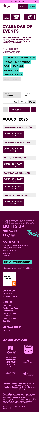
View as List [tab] (27, 95)
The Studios (7, 316)
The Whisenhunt (9, 313)
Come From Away (10, 296)
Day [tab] (15, 102)
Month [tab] (32, 102)
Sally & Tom (7, 293)
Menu (32, 6)
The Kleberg (8, 310)
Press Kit (6, 330)
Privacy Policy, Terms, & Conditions (17, 268)
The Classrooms (9, 318)
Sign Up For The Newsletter (17, 262)
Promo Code (16, 17)
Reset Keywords (11, 79)
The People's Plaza (10, 308)
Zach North (7, 321)
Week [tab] (23, 102)
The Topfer (7, 305)
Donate (22, 6)
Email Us (6, 255)
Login (6, 18)
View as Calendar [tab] (9, 95)
